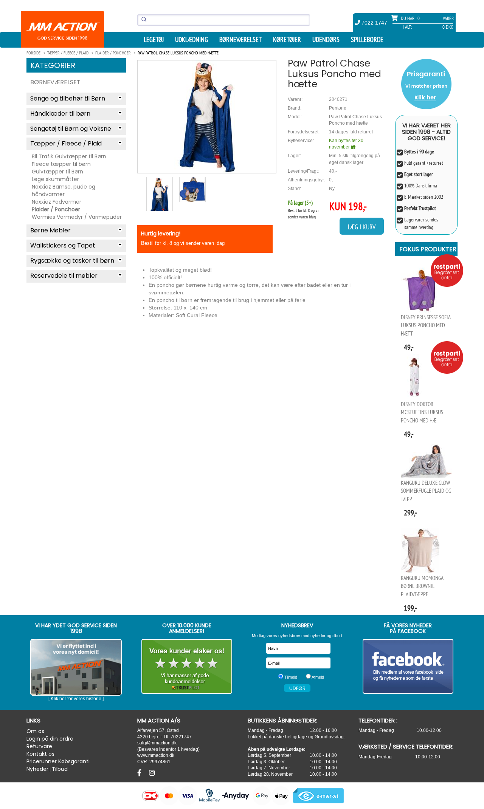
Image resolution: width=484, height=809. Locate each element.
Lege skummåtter (55, 179)
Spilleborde (367, 39)
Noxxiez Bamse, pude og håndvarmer (63, 190)
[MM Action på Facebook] (408, 666)
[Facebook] (140, 773)
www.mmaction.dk (155, 755)
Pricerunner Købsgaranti (58, 761)
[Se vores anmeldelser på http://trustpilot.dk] (187, 666)
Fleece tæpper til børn (61, 164)
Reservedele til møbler (64, 275)
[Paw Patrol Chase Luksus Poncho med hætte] (207, 116)
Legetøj (154, 39)
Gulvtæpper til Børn (57, 171)
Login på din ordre (49, 738)
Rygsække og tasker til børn (72, 260)
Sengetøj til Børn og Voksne (70, 128)
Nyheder (37, 769)
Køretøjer (287, 39)
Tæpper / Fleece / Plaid (66, 143)
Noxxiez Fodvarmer (56, 202)
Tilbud (60, 769)
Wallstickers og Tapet (62, 245)
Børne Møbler (50, 230)
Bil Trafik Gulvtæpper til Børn (69, 156)
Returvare (39, 746)
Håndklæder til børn (60, 113)
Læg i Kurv (361, 227)
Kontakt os (40, 754)
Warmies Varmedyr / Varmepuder (77, 217)
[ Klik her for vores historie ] (76, 698)
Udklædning (191, 39)
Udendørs (326, 39)
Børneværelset (240, 39)
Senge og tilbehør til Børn (67, 98)
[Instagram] (152, 773)
